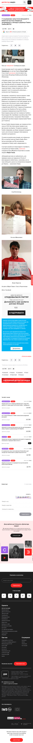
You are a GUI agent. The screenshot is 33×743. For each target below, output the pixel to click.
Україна (12, 372)
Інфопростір (5, 448)
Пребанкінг (5, 615)
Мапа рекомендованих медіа (9, 631)
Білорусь (22, 374)
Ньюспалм (4, 633)
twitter (23, 642)
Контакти (4, 649)
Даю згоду (16, 740)
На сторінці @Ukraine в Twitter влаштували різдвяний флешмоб (15, 416)
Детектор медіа (6, 608)
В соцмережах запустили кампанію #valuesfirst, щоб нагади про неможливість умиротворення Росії (15, 451)
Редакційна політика (7, 640)
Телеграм (24, 643)
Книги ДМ (4, 645)
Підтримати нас (6, 651)
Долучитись (16, 348)
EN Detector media (7, 626)
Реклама (4, 647)
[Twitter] (15, 45)
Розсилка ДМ (5, 654)
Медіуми (4, 634)
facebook (24, 640)
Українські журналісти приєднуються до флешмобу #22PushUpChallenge (15, 463)
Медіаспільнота (6, 15)
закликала (12, 73)
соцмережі (20, 372)
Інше (9, 437)
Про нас (4, 638)
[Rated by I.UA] (23, 719)
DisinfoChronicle (6, 620)
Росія (26, 372)
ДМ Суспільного (6, 611)
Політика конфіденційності (9, 642)
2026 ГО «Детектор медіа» (10, 683)
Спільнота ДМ (16, 535)
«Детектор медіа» (26, 356)
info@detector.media (8, 682)
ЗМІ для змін (5, 613)
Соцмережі (26, 638)
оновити (28, 494)
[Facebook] (11, 45)
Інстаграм (24, 645)
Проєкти (5, 605)
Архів (3, 656)
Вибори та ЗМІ (6, 624)
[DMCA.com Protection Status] (10, 719)
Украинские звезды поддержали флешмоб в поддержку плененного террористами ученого (16, 440)
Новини (13, 15)
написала (22, 149)
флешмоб (5, 372)
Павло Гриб (14, 374)
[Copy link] (19, 45)
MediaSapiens (5, 610)
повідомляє (10, 65)
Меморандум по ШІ (7, 643)
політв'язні (5, 374)
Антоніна (4, 437)
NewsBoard (5, 619)
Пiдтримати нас (20, 663)
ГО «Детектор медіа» (7, 629)
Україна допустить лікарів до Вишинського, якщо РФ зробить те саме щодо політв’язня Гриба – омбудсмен (16, 404)
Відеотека (4, 622)
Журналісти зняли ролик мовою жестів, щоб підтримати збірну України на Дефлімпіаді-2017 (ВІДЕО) (16, 428)
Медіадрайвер (6, 617)
